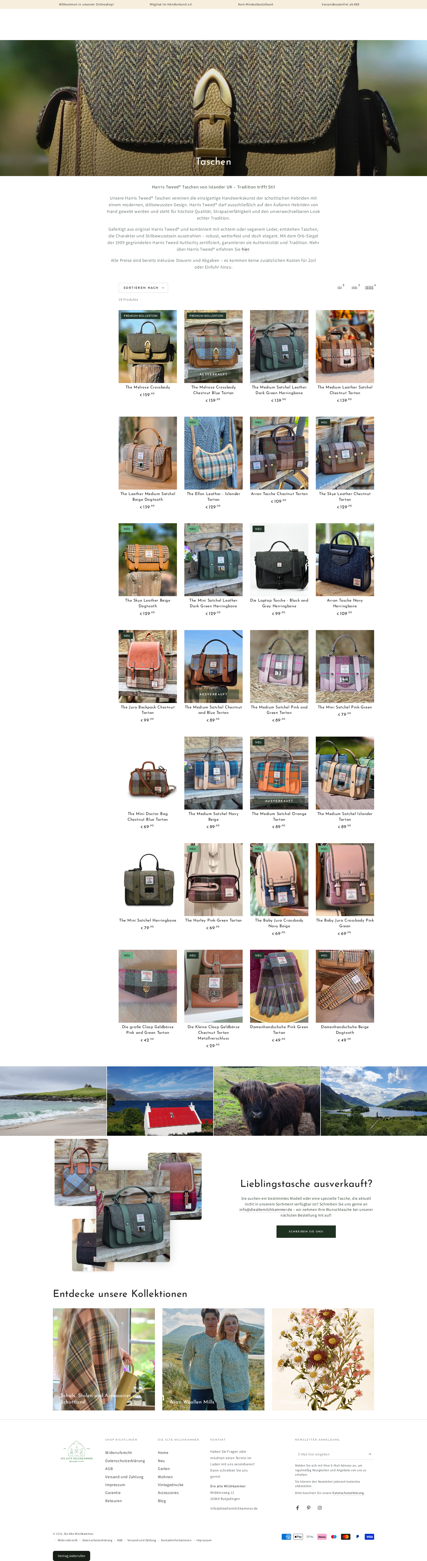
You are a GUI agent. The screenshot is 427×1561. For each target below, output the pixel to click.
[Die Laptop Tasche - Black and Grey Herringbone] (279, 559)
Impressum (115, 1484)
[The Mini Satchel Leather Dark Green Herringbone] (213, 559)
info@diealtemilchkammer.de (265, 1209)
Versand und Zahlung (124, 1476)
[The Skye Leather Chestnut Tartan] (345, 453)
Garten (164, 1468)
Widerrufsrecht (118, 1452)
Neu (161, 1460)
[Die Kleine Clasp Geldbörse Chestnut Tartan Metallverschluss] (213, 986)
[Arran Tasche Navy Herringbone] (345, 559)
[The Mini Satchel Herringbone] (148, 879)
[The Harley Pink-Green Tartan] (213, 879)
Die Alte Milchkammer (78, 1534)
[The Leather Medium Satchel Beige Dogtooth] (148, 453)
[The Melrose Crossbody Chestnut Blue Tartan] (213, 346)
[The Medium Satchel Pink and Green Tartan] (279, 666)
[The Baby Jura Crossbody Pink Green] (345, 879)
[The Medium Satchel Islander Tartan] (345, 773)
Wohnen (165, 1476)
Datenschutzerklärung (125, 1460)
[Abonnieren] (371, 1453)
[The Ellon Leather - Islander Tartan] (213, 453)
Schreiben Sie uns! (306, 1231)
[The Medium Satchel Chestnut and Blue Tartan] (213, 666)
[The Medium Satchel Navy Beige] (213, 773)
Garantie (113, 1492)
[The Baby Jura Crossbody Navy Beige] (279, 879)
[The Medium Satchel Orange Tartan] (279, 773)
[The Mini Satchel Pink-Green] (345, 666)
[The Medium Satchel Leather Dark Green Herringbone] (279, 346)
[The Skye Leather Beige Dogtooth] (148, 559)
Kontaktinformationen (176, 1540)
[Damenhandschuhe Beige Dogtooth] (345, 986)
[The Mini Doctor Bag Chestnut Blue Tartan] (148, 773)
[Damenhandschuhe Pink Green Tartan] (279, 986)
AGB (109, 1468)
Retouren (113, 1500)
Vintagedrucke (171, 1484)
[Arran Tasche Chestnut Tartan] (279, 453)
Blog (162, 1500)
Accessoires (168, 1492)
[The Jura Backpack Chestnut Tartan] (148, 666)
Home (163, 1452)
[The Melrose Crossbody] (148, 346)
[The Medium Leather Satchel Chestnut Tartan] (345, 346)
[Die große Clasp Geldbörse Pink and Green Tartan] (148, 986)
